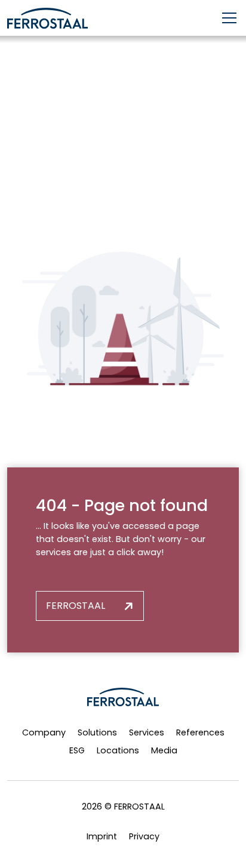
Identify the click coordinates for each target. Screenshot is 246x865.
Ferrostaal (75, 605)
